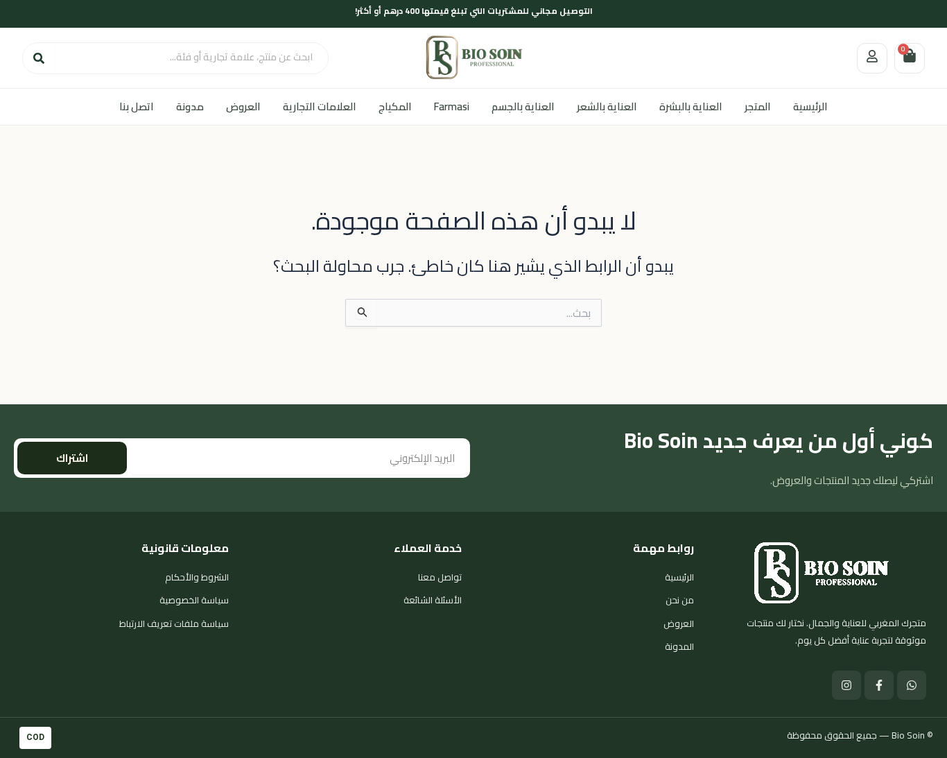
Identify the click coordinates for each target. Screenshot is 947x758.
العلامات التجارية (319, 106)
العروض (243, 106)
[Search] (39, 58)
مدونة (190, 106)
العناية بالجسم (523, 106)
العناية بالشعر (607, 106)
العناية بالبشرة (690, 106)
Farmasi (451, 106)
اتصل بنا (136, 106)
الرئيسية (810, 106)
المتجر (758, 106)
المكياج (395, 106)
